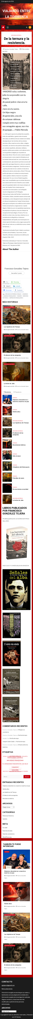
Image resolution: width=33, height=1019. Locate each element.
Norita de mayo (22, 735)
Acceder (5, 827)
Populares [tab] (18, 392)
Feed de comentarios (9, 834)
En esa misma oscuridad (20, 489)
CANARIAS (25, 294)
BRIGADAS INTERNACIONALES (13, 294)
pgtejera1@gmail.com (8, 985)
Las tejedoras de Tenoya (12, 327)
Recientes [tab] (8, 392)
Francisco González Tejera (11, 49)
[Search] (27, 27)
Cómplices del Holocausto (21, 467)
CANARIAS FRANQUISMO (9, 296)
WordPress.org (7, 837)
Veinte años (16, 412)
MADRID (19, 296)
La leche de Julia (9, 383)
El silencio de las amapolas (12, 355)
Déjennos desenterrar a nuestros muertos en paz (21, 400)
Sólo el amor (17, 456)
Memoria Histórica (16, 35)
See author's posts (16, 273)
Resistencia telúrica (19, 445)
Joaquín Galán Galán (8, 741)
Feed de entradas (7, 830)
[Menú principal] (7, 27)
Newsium (30, 1014)
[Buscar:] (13, 776)
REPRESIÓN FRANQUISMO (16, 298)
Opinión (15, 397)
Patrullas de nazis (18, 478)
